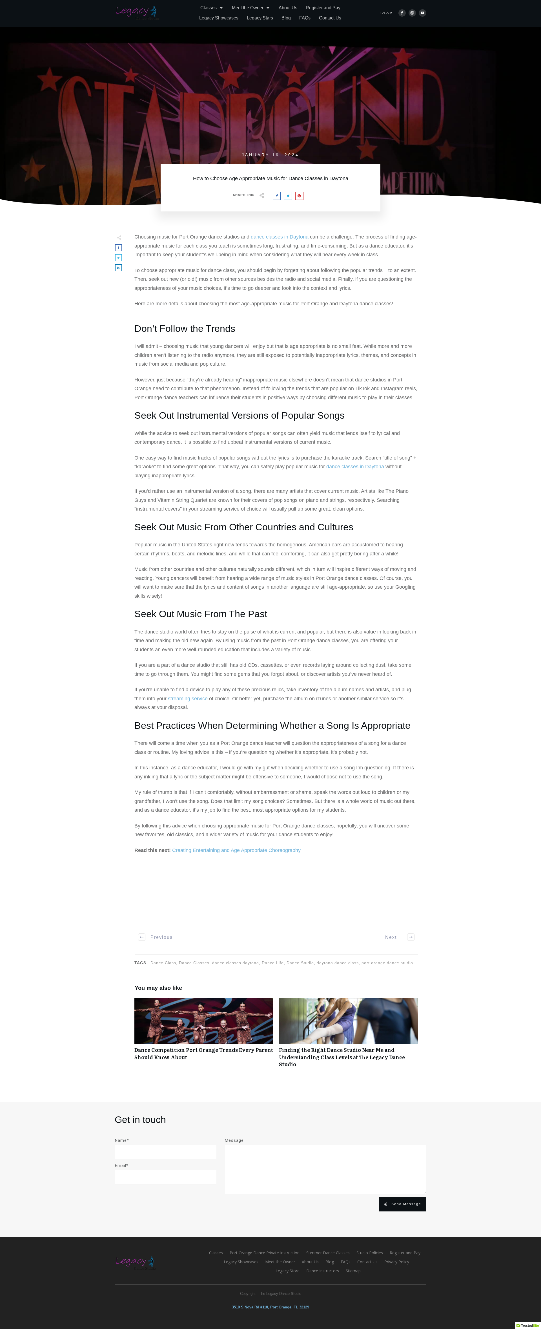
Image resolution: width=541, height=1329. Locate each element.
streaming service (188, 698)
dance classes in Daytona (280, 237)
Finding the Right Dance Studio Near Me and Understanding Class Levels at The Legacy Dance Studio (348, 1035)
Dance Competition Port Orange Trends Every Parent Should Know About (204, 1035)
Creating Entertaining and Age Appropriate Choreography (236, 850)
